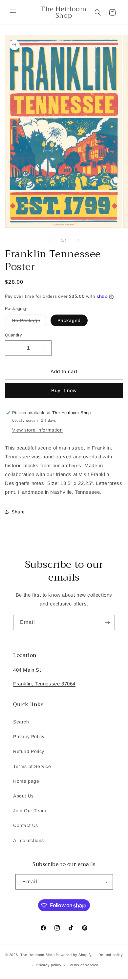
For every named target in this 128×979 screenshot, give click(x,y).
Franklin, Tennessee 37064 (44, 683)
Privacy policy (48, 965)
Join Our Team (29, 810)
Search (21, 721)
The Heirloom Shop (37, 955)
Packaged (69, 320)
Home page (26, 781)
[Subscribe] (107, 622)
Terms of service (83, 965)
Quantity (13, 335)
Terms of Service (32, 766)
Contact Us (25, 825)
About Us (23, 795)
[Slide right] (78, 240)
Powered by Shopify (74, 955)
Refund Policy (28, 751)
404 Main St (27, 670)
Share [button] (18, 511)
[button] (13, 12)
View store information (37, 429)
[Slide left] (49, 240)
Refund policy (110, 955)
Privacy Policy (28, 736)
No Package (29, 321)
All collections (28, 840)
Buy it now (64, 390)
